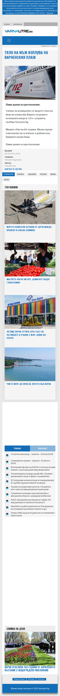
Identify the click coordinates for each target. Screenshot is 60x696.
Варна (20, 174)
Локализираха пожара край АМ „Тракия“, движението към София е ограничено (32, 475)
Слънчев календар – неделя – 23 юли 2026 (32, 453)
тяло (6, 179)
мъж (53, 174)
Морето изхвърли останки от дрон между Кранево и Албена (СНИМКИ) (29, 228)
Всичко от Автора (13, 169)
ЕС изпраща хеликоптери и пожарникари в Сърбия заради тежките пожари (32, 481)
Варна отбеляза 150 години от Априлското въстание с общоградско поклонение (30, 669)
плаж (43, 174)
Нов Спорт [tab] (42, 448)
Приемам (49, 13)
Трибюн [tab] (17, 448)
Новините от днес (49, 46)
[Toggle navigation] (9, 40)
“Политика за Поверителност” (34, 10)
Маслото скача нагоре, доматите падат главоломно (28, 280)
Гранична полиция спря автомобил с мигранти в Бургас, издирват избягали (31, 494)
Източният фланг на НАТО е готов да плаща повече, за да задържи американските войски (33, 469)
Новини (7, 24)
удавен (32, 174)
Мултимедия (18, 24)
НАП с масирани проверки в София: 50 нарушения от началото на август (31, 501)
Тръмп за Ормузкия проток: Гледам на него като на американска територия (31, 488)
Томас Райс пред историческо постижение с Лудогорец (33, 514)
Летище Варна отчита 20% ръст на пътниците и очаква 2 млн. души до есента (26, 335)
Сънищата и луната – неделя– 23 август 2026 (30, 462)
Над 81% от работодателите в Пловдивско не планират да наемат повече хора (32, 507)
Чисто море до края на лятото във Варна (29, 383)
